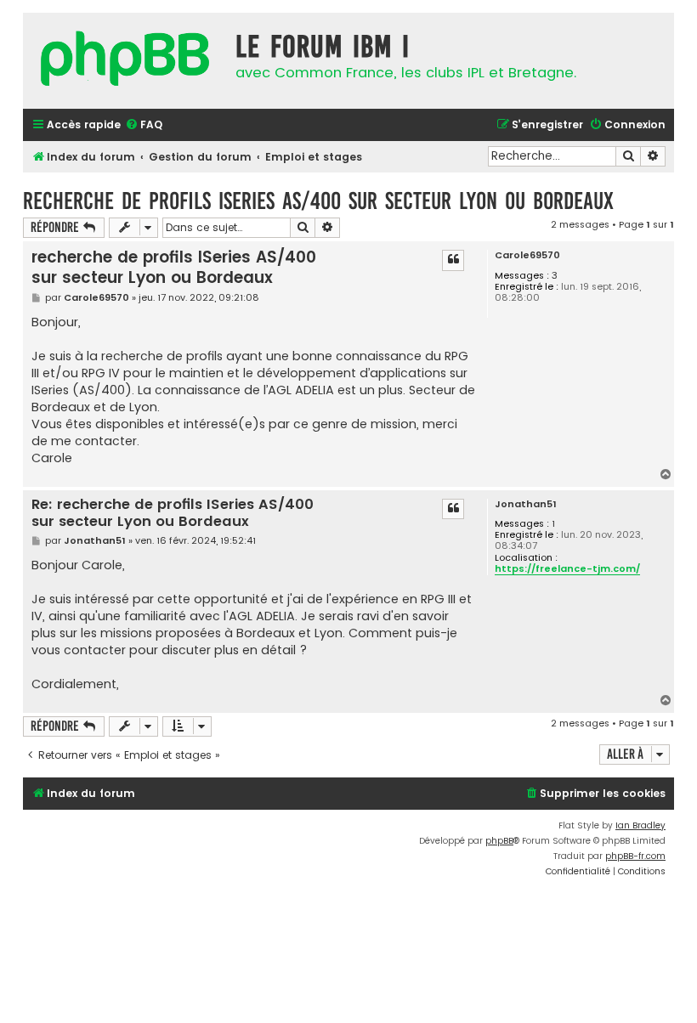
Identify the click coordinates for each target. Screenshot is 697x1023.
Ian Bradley (640, 825)
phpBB (499, 840)
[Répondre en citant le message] (453, 260)
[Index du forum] (125, 61)
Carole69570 (527, 255)
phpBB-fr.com (635, 856)
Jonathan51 (526, 504)
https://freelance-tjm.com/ (567, 569)
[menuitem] (143, 125)
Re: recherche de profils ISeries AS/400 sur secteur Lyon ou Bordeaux (172, 513)
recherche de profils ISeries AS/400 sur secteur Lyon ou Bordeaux (318, 201)
